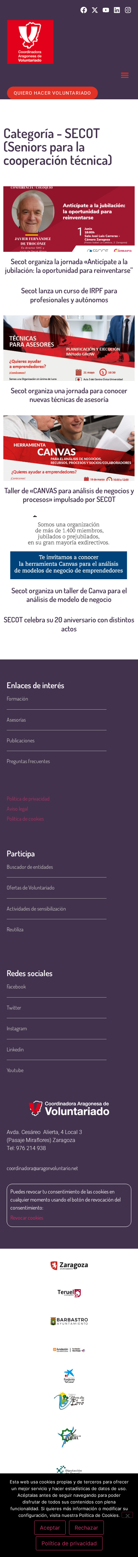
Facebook (16, 986)
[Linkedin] (117, 10)
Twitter (14, 1007)
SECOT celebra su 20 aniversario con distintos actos (69, 624)
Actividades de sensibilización (36, 908)
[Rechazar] (127, 1515)
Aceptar (50, 1527)
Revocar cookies (26, 1217)
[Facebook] (83, 10)
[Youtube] (105, 10)
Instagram (17, 1028)
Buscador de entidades (30, 866)
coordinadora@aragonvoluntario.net (42, 1168)
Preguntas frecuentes (28, 761)
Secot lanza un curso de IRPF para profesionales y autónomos (69, 295)
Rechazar (86, 1527)
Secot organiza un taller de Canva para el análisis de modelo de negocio (69, 595)
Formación (17, 698)
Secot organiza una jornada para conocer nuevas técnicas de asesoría (69, 395)
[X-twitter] (94, 10)
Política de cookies (25, 818)
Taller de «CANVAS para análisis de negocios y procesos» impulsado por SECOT (69, 495)
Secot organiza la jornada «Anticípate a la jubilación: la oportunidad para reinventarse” (69, 265)
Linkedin (15, 1049)
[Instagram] (128, 10)
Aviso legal (17, 808)
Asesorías (16, 719)
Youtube (15, 1070)
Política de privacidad (28, 798)
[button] (125, 75)
